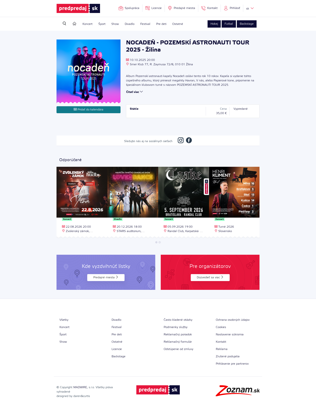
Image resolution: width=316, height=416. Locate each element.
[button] (232, 8)
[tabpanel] (82, 203)
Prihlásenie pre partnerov (232, 363)
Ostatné (177, 24)
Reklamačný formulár (178, 341)
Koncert (87, 24)
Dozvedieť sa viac (209, 277)
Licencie (117, 349)
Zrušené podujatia (228, 356)
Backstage (247, 23)
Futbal (229, 23)
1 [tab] (156, 242)
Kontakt (221, 341)
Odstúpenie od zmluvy (178, 349)
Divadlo (129, 24)
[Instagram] (181, 141)
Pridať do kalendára (90, 109)
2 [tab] (160, 242)
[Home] (74, 23)
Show (115, 24)
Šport (102, 24)
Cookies (221, 327)
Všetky (63, 320)
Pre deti (161, 24)
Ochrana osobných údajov (233, 320)
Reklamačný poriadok (178, 334)
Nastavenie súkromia (230, 334)
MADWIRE (80, 387)
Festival (145, 24)
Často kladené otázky (178, 320)
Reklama (221, 349)
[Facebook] (189, 141)
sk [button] (248, 8)
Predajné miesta (104, 277)
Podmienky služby (175, 327)
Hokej (214, 23)
